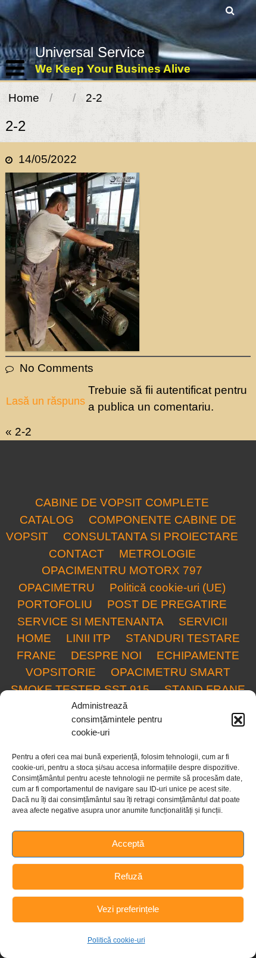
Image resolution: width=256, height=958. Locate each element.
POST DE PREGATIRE (167, 604)
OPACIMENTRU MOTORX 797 (122, 570)
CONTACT (76, 553)
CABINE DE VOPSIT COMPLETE (122, 502)
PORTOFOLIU (54, 604)
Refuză (128, 876)
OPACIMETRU (56, 587)
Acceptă (128, 843)
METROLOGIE (157, 553)
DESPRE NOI (106, 655)
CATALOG (47, 520)
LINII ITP (88, 638)
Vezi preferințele (128, 909)
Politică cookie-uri (116, 940)
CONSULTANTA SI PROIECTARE (150, 536)
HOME (34, 638)
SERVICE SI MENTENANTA (90, 621)
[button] (238, 719)
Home (23, 98)
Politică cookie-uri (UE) (168, 587)
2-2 (23, 431)
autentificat (183, 390)
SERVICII (203, 621)
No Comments (56, 368)
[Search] (231, 10)
